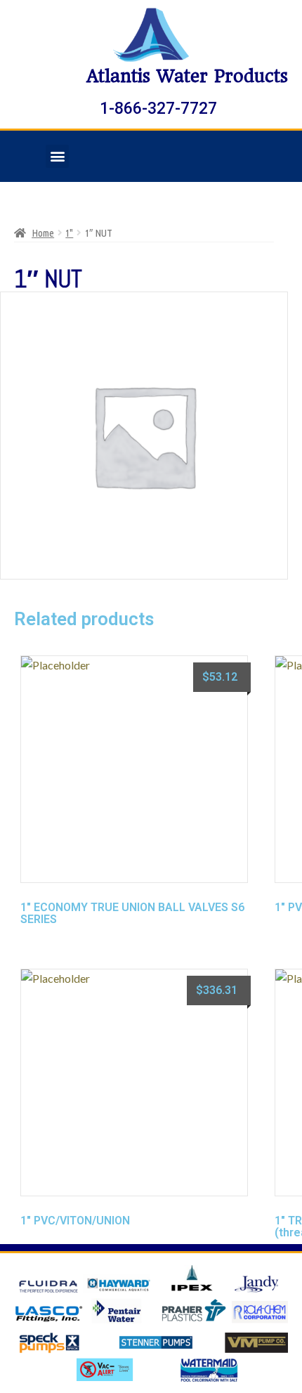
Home (43, 233)
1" (69, 233)
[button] (57, 156)
